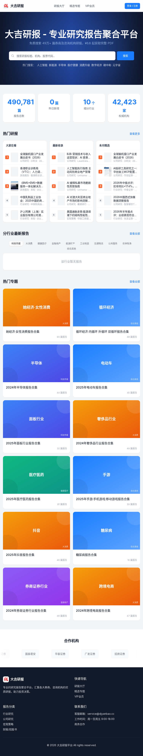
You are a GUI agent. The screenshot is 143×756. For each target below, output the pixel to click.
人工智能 (42, 65)
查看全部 (135, 233)
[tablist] (71, 246)
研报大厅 (59, 5)
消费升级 (85, 65)
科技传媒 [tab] (16, 243)
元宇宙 (116, 65)
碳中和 (107, 65)
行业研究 (8, 713)
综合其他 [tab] (71, 248)
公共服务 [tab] (112, 243)
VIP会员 (90, 5)
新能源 (53, 65)
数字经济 (96, 65)
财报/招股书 (10, 729)
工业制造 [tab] (84, 243)
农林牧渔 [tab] (127, 243)
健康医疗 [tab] (42, 243)
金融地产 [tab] (56, 243)
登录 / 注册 (132, 5)
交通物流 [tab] (98, 243)
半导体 (62, 65)
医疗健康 (73, 65)
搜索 (125, 55)
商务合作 (79, 724)
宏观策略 (8, 724)
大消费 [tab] (29, 243)
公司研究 (8, 718)
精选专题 (75, 5)
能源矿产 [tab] (70, 243)
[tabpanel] (71, 261)
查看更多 (135, 133)
